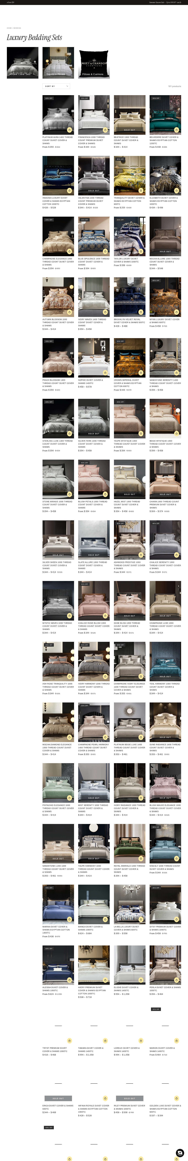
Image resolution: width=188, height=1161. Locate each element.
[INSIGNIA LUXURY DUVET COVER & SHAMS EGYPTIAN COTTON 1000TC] (58, 176)
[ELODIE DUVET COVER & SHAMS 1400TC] (129, 965)
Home (9, 28)
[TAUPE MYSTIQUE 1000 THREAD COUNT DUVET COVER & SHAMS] (129, 418)
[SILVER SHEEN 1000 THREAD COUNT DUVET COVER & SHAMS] (58, 540)
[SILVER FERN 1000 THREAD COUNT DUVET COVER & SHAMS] (94, 418)
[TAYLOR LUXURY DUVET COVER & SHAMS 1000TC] (129, 236)
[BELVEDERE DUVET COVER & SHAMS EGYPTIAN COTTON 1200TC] (165, 115)
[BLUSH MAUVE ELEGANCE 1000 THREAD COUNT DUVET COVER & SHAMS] (165, 783)
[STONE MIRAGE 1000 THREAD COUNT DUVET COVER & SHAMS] (58, 479)
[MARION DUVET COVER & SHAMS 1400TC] (165, 1026)
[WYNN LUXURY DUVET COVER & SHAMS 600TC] (165, 297)
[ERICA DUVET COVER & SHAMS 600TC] (58, 1083)
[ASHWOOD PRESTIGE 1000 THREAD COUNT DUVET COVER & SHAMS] (129, 540)
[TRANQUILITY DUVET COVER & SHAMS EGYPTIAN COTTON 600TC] (129, 176)
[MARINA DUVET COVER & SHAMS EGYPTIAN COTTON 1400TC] (58, 904)
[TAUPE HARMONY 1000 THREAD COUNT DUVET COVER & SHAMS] (94, 844)
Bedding (17, 28)
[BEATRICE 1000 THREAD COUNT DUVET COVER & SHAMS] (129, 115)
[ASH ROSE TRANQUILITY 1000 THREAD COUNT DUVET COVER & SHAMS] (58, 661)
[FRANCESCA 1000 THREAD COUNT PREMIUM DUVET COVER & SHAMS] (94, 115)
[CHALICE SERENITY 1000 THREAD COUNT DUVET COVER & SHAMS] (165, 540)
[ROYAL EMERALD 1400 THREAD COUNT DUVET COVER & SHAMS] (129, 844)
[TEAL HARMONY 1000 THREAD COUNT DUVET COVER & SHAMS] (165, 661)
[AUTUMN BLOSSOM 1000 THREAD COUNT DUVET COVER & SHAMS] (58, 297)
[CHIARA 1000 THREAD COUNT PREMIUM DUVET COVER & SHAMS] (165, 479)
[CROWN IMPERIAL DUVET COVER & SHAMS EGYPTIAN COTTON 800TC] (129, 358)
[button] (180, 1153)
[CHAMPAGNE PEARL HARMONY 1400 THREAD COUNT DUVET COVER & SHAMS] (94, 722)
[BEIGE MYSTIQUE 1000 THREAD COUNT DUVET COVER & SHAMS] (165, 418)
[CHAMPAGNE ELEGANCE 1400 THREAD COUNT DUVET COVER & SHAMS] (58, 236)
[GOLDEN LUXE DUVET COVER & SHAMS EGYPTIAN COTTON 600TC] (165, 1083)
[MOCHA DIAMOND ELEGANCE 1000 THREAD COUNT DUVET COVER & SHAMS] (58, 722)
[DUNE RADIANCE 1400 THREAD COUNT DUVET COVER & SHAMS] (165, 722)
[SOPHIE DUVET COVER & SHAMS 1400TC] (94, 358)
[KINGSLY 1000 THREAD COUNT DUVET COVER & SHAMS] (165, 844)
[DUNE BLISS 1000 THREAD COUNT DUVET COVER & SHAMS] (129, 601)
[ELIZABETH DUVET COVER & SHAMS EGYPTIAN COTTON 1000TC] (165, 176)
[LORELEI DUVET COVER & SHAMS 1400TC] (129, 1026)
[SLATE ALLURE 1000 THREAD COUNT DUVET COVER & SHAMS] (94, 540)
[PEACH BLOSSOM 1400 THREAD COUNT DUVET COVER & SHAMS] (58, 358)
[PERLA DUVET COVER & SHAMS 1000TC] (165, 965)
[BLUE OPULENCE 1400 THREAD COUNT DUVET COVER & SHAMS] (94, 236)
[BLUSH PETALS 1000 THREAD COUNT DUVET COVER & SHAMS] (94, 479)
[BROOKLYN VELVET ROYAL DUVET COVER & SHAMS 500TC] (129, 297)
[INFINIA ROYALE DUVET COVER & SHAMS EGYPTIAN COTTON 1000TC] (94, 1083)
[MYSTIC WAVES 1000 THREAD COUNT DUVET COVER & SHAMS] (58, 601)
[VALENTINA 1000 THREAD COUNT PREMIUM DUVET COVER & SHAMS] (94, 176)
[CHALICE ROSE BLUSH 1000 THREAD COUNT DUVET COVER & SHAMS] (94, 601)
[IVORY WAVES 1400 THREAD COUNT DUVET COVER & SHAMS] (94, 297)
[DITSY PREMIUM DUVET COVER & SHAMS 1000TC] (165, 904)
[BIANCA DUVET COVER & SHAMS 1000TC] (94, 904)
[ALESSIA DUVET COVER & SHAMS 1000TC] (58, 965)
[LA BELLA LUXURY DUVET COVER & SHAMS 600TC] (129, 904)
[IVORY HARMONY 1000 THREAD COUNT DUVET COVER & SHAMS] (94, 661)
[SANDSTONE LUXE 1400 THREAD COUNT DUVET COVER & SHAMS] (58, 844)
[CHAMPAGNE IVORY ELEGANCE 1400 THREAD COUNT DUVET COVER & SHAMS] (129, 661)
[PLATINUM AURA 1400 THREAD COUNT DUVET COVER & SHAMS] (58, 115)
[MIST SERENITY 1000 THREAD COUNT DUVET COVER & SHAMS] (94, 783)
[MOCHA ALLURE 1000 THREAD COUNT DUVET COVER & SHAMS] (165, 236)
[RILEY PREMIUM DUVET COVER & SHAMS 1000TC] (129, 1083)
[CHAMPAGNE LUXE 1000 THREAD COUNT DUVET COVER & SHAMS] (165, 601)
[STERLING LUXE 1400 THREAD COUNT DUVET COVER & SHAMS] (58, 418)
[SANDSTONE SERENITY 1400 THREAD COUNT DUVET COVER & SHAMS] (165, 358)
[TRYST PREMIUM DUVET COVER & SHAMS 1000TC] (58, 1026)
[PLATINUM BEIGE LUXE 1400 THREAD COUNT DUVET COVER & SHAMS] (129, 722)
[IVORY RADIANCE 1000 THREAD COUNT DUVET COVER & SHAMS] (129, 783)
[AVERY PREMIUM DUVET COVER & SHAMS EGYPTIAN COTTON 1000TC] (94, 965)
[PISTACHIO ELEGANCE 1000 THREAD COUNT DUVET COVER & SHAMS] (58, 783)
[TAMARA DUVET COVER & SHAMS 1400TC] (94, 1026)
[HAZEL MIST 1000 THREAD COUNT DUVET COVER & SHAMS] (129, 479)
